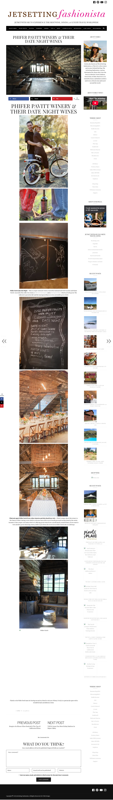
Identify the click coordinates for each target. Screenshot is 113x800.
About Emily (13, 28)
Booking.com (95, 241)
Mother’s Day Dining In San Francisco (95, 677)
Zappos (95, 193)
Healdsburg (97, 28)
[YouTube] (101, 2)
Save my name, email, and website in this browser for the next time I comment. (44, 775)
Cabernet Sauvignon (41, 293)
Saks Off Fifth (95, 173)
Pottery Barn (95, 167)
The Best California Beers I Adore (95, 582)
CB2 (95, 132)
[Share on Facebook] (2, 399)
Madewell (95, 147)
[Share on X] (2, 402)
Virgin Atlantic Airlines (95, 261)
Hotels (31, 28)
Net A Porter (95, 153)
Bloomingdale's (95, 126)
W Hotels (95, 264)
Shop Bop (95, 184)
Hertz (95, 246)
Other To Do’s (67, 28)
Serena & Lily (95, 176)
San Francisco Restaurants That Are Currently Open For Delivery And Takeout (95, 563)
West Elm (95, 187)
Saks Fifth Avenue (95, 170)
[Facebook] (94, 2)
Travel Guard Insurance (95, 258)
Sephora (95, 179)
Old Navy (95, 164)
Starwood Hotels (95, 255)
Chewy (95, 135)
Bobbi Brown (95, 129)
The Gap (95, 144)
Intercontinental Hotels (95, 249)
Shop (58, 28)
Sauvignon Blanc (56, 293)
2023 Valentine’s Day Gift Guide (95, 349)
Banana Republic (95, 123)
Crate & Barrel (95, 138)
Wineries (39, 28)
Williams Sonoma (95, 190)
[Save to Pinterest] (2, 406)
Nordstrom (95, 156)
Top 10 (53, 28)
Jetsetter (95, 252)
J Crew (95, 141)
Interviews (77, 28)
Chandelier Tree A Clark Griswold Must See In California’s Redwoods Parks (95, 658)
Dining (46, 28)
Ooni (95, 159)
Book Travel (23, 28)
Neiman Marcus (95, 150)
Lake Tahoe (87, 28)
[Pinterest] (97, 2)
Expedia (95, 243)
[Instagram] (105, 2)
